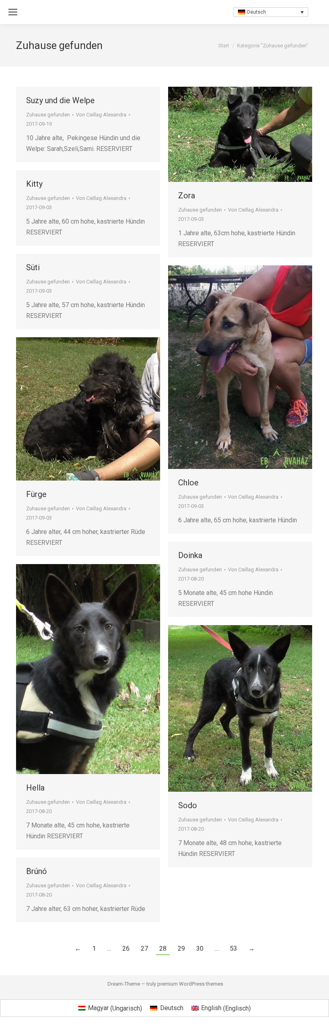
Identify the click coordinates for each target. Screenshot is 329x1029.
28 (163, 948)
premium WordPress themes (190, 984)
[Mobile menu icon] (13, 12)
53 (233, 948)
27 (144, 948)
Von (101, 115)
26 (126, 948)
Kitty (34, 184)
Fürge (36, 494)
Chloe (188, 482)
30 (199, 948)
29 (181, 948)
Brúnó (36, 871)
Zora (186, 195)
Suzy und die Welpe (60, 100)
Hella (35, 788)
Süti (33, 267)
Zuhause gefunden (48, 115)
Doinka (190, 555)
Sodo (187, 805)
